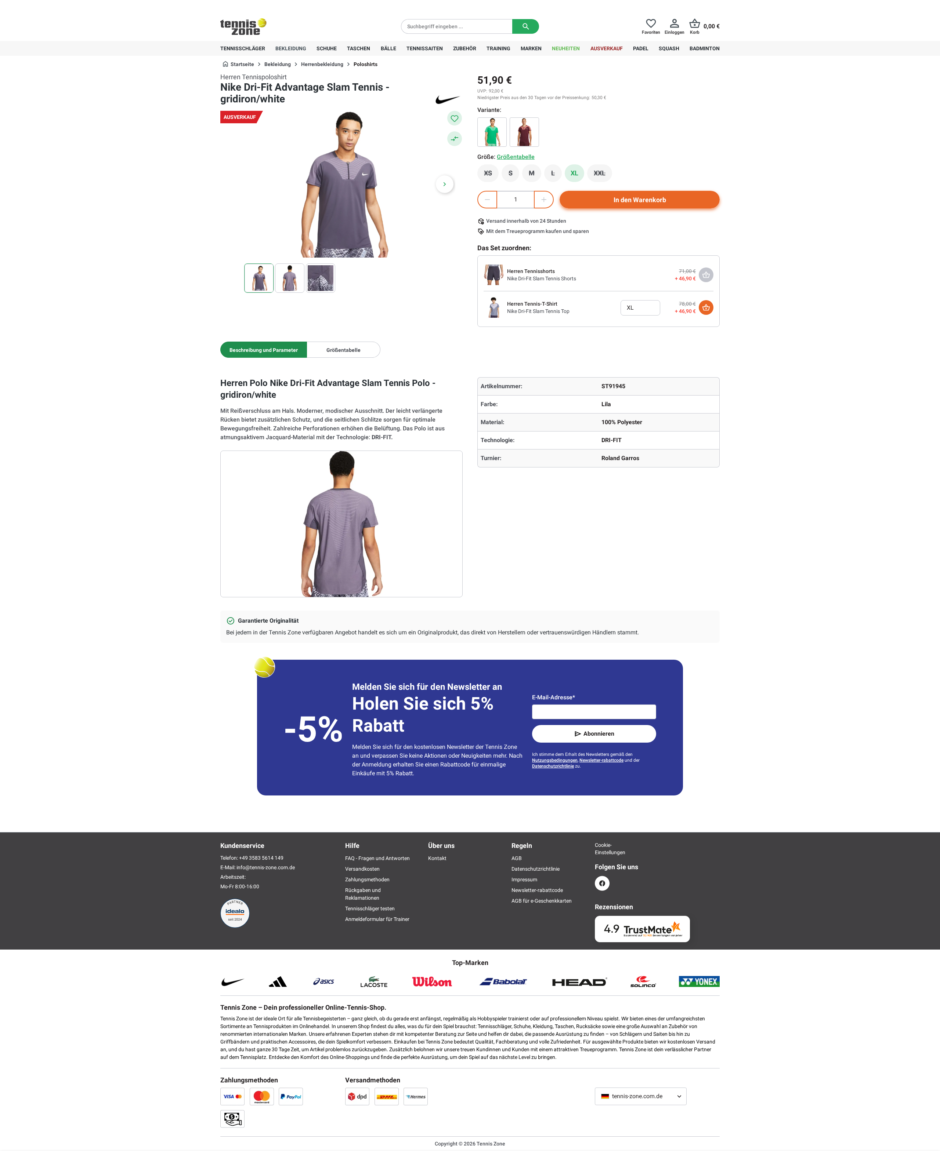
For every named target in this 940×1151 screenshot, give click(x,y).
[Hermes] (416, 1096)
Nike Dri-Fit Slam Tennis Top (538, 311)
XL (574, 173)
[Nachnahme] (232, 1119)
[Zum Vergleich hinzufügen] (454, 138)
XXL (603, 175)
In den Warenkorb (640, 200)
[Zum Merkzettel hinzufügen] (454, 118)
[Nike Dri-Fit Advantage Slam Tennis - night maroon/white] (524, 132)
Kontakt (437, 858)
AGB (516, 858)
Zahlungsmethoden (367, 879)
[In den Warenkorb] (706, 307)
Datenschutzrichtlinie (553, 766)
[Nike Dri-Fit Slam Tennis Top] (494, 307)
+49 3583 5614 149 (267, 6)
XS (491, 175)
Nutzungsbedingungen (555, 760)
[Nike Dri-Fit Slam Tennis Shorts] (494, 274)
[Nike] (448, 99)
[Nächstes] (444, 184)
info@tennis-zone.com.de (265, 867)
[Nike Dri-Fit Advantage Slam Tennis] (492, 132)
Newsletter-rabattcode (601, 760)
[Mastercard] (262, 1096)
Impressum (524, 879)
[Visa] (232, 1096)
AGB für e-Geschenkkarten (541, 901)
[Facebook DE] (602, 883)
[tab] (263, 350)
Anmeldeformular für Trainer (377, 919)
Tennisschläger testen (370, 908)
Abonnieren (598, 733)
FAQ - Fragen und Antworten (377, 858)
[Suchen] (525, 26)
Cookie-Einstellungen (602, 848)
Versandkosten (362, 869)
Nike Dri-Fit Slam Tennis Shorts (541, 278)
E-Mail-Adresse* (553, 697)
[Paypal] (291, 1096)
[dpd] (357, 1096)
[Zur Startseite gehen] (243, 26)
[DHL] (387, 1096)
